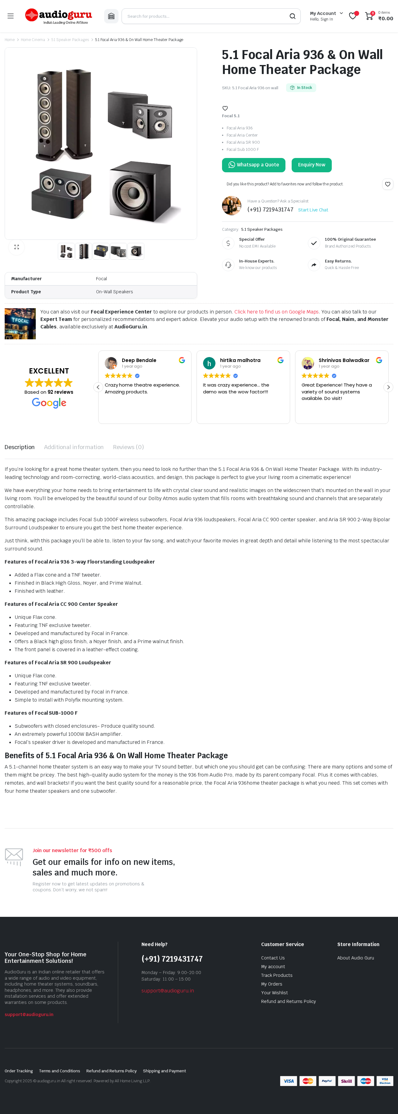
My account (273, 966)
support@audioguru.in (29, 1014)
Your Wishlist (274, 993)
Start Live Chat (313, 210)
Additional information (74, 447)
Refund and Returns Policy (288, 1001)
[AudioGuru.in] (59, 16)
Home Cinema (33, 39)
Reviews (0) (128, 447)
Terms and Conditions (59, 1071)
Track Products (277, 975)
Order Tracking (19, 1071)
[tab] (20, 447)
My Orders (271, 984)
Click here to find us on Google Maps (276, 312)
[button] (16, 247)
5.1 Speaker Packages (70, 39)
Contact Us (273, 958)
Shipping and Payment (164, 1071)
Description (20, 447)
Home (10, 39)
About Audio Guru (355, 958)
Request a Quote (253, 165)
